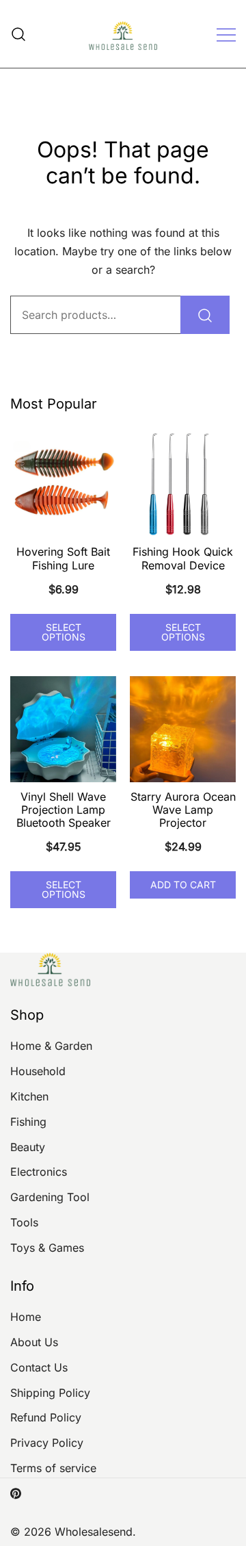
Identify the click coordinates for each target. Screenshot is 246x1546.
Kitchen (29, 1096)
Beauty (27, 1147)
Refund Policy (45, 1417)
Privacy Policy (46, 1443)
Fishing (28, 1122)
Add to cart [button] (183, 884)
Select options (63, 632)
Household (38, 1071)
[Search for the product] (205, 315)
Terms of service (53, 1468)
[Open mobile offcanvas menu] (226, 34)
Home (25, 1317)
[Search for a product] (18, 34)
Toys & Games (47, 1247)
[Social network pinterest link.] (15, 1492)
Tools (24, 1222)
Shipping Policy (50, 1393)
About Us (34, 1342)
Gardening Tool (50, 1197)
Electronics (38, 1171)
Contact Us (39, 1367)
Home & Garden (51, 1046)
